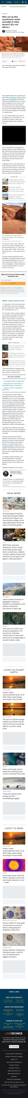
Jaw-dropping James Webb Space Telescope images (8, 1010)
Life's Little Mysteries (8, 1000)
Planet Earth (4, 13)
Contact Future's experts (14, 1056)
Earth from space (19, 1000)
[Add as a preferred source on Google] (14, 1046)
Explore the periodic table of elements (8, 1014)
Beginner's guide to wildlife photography (19, 1024)
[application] (14, 134)
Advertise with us (14, 1071)
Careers (14, 1076)
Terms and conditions (14, 1062)
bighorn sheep (20, 171)
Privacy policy (14, 1065)
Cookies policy (14, 1068)
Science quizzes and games (8, 1024)
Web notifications (14, 1073)
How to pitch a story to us (14, 1082)
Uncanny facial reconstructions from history (20, 1014)
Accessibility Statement (14, 1053)
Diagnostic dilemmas (8, 1001)
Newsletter (23, 61)
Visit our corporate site (19, 1041)
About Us (14, 1059)
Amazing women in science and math (20, 1010)
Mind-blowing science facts (19, 1027)
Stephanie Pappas (12, 30)
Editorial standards (14, 1079)
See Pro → (17, 2)
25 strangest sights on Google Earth (14, 381)
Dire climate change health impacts (18, 6)
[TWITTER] (11, 476)
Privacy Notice (19, 288)
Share (6, 61)
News (22, 32)
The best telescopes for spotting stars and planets (8, 1027)
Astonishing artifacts (20, 1001)
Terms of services (17, 287)
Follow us (15, 61)
